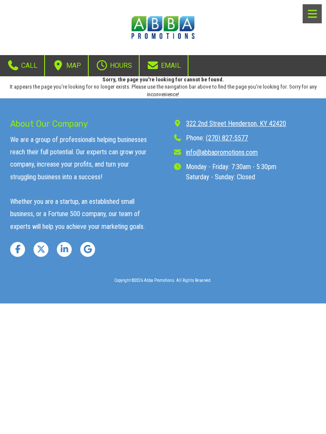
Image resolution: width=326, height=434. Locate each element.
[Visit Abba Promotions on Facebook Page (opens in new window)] (17, 249)
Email (170, 65)
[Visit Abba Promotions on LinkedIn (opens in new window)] (64, 249)
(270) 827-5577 (227, 138)
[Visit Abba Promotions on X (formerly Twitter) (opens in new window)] (41, 249)
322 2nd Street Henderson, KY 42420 (236, 124)
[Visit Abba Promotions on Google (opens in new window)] (87, 249)
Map (73, 65)
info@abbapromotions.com (222, 152)
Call (28, 65)
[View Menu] (312, 13)
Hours (120, 65)
